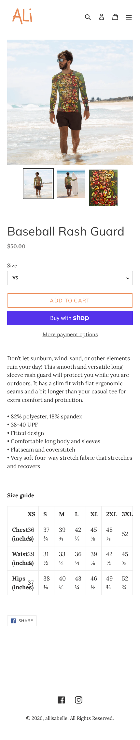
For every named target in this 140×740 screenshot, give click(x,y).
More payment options (70, 334)
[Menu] (129, 16)
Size (12, 265)
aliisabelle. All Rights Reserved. (79, 718)
